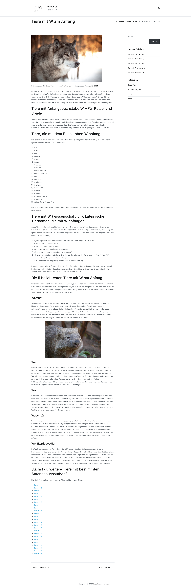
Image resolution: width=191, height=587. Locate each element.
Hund (130, 94)
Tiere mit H (38, 505)
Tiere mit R (38, 534)
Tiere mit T (38, 539)
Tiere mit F (38, 499)
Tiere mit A (38, 485)
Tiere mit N (38, 522)
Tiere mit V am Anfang (41, 567)
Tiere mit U (38, 542)
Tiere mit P (38, 528)
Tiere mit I (37, 508)
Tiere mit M (38, 519)
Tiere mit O (38, 525)
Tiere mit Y (38, 551)
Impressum (106, 584)
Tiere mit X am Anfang (105, 567)
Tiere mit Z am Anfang (136, 54)
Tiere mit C (38, 491)
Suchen (130, 36)
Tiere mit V (38, 545)
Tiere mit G (38, 502)
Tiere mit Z (38, 554)
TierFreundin (66, 86)
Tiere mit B (38, 488)
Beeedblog (52, 6)
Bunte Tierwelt (51, 86)
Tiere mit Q (38, 531)
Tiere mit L (38, 516)
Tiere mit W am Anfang (136, 68)
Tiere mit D (38, 493)
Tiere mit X (38, 548)
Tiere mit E (38, 496)
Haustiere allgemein (135, 89)
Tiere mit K (38, 514)
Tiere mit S (38, 536)
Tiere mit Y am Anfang (136, 59)
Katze (130, 99)
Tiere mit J (38, 511)
